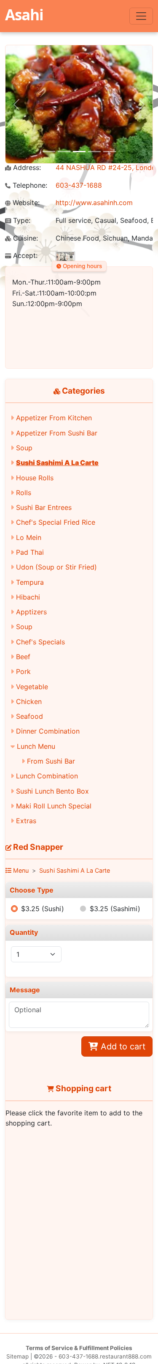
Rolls (23, 492)
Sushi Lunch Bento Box (52, 791)
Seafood (29, 716)
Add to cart (121, 1046)
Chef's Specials (40, 642)
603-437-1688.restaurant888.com (105, 1356)
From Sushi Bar (51, 761)
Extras (26, 820)
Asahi (24, 14)
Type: (20, 220)
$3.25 (42, 908)
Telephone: (29, 185)
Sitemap (17, 1356)
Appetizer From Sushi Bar (56, 433)
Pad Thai (30, 552)
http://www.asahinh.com (94, 202)
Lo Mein (28, 537)
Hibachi (28, 597)
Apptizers (31, 612)
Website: (25, 203)
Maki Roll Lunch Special (53, 806)
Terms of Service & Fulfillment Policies (79, 1348)
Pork (23, 671)
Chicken (29, 701)
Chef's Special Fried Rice (55, 522)
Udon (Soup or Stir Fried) (56, 567)
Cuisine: (24, 238)
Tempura (30, 582)
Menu (20, 870)
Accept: (24, 256)
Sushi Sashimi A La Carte (57, 462)
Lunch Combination (47, 776)
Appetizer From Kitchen (54, 418)
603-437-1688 (79, 185)
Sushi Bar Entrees (44, 507)
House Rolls (35, 478)
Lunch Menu (36, 746)
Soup (24, 448)
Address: (26, 168)
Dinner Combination (48, 731)
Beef (23, 656)
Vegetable (32, 686)
